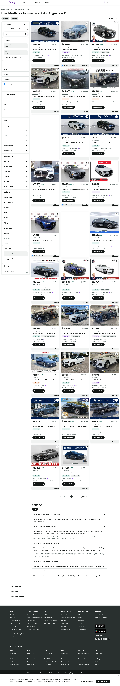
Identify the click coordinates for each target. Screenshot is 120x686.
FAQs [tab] (34, 509)
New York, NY (81, 632)
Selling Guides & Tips (49, 623)
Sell (30, 2)
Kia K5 (96, 662)
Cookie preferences (87, 681)
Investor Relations (49, 673)
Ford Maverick (48, 653)
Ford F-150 (47, 659)
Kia (96, 650)
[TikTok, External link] (96, 639)
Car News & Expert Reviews (34, 617)
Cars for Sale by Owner (16, 623)
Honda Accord (31, 659)
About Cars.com (29, 673)
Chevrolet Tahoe (82, 662)
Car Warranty (64, 623)
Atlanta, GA (81, 626)
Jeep (62, 650)
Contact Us (39, 673)
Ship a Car (63, 620)
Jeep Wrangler (65, 653)
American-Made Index (33, 629)
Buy (23, 2)
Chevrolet (81, 650)
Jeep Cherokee (65, 664)
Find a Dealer (13, 626)
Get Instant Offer (48, 617)
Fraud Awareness (83, 673)
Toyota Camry (13, 662)
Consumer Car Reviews (33, 615)
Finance (47, 2)
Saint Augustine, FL (20, 9)
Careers (60, 673)
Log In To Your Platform (101, 617)
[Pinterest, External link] (109, 639)
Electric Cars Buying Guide (17, 634)
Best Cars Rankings (32, 623)
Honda (28, 650)
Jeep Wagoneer (65, 659)
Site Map (63, 632)
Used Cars (12, 615)
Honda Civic (30, 656)
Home (3, 9)
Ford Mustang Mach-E (50, 662)
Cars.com (73, 679)
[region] (60, 680)
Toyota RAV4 (13, 653)
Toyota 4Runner (14, 664)
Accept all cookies (103, 681)
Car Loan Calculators (66, 615)
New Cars (12, 617)
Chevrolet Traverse (83, 659)
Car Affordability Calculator (68, 617)
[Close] (118, 675)
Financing (12, 637)
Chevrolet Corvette (83, 653)
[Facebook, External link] (99, 639)
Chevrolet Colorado (83, 664)
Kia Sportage (98, 653)
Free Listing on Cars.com (50, 620)
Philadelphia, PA (82, 629)
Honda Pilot (30, 662)
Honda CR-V (30, 653)
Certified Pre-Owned (15, 620)
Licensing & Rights (69, 673)
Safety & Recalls (31, 626)
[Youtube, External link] (102, 639)
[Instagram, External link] (105, 639)
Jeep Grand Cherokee (67, 656)
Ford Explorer (47, 664)
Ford (45, 650)
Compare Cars (31, 620)
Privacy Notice (28, 679)
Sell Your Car (47, 615)
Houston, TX (81, 617)
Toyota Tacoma (14, 659)
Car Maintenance (65, 629)
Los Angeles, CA (82, 620)
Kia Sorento (98, 656)
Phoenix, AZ (81, 623)
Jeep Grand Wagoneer (67, 662)
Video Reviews (31, 632)
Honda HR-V (30, 664)
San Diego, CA (81, 635)
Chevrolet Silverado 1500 (84, 656)
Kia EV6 (97, 664)
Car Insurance (64, 626)
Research (37, 2)
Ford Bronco (47, 656)
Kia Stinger (98, 659)
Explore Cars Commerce (101, 615)
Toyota (11, 650)
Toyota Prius (13, 656)
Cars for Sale (9, 9)
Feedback (93, 673)
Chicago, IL (81, 615)
